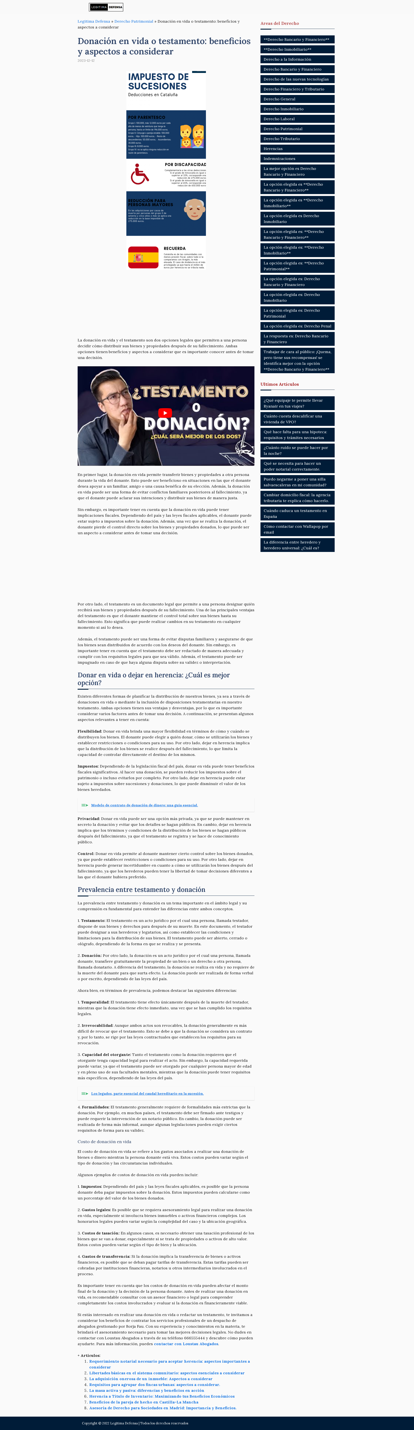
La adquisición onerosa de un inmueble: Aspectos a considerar (151, 1378)
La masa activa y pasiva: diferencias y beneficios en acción (146, 1390)
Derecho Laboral (279, 118)
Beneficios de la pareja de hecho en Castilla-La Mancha (143, 1402)
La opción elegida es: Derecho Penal (297, 326)
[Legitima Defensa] (106, 7)
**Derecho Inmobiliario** (287, 49)
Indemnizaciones (279, 158)
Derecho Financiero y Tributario (294, 89)
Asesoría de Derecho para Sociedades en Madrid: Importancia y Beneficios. (162, 1407)
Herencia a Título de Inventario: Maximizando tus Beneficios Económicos (162, 1396)
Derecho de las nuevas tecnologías (296, 79)
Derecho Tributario (282, 138)
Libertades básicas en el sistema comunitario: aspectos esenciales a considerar (167, 1372)
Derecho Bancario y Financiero (292, 69)
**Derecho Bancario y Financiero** (296, 39)
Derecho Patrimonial (133, 21)
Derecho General (279, 98)
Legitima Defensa (94, 21)
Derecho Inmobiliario (284, 108)
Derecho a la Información (287, 59)
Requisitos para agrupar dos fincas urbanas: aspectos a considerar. (154, 1384)
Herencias (273, 148)
